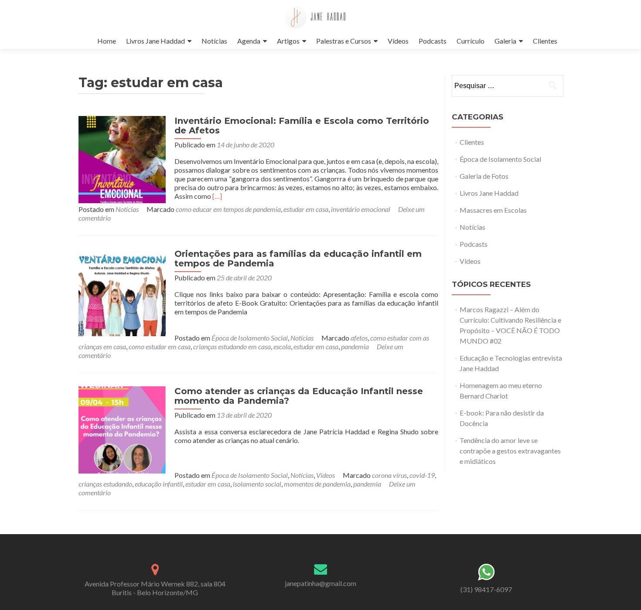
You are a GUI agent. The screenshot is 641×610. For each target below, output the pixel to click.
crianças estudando (105, 484)
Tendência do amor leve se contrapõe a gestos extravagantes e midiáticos (510, 450)
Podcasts (433, 41)
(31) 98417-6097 (486, 589)
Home (106, 41)
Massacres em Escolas (493, 210)
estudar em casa (305, 209)
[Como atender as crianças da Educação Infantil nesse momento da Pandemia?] (122, 429)
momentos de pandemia (317, 484)
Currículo (470, 41)
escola (282, 346)
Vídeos (398, 41)
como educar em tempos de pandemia (228, 209)
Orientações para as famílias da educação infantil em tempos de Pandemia (298, 259)
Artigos (288, 41)
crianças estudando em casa (232, 346)
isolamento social (257, 484)
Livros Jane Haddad (155, 41)
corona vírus (389, 475)
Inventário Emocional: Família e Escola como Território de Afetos (301, 126)
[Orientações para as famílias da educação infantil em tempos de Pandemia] (122, 291)
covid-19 (422, 475)
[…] (217, 196)
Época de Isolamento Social (249, 338)
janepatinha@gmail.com (320, 583)
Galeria (505, 41)
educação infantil (159, 484)
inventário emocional (360, 209)
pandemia (355, 346)
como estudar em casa (160, 346)
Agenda (248, 41)
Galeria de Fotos (484, 176)
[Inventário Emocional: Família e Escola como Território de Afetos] (122, 158)
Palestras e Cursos (343, 41)
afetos (359, 338)
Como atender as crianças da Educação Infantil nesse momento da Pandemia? (298, 396)
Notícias (214, 41)
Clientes (545, 41)
